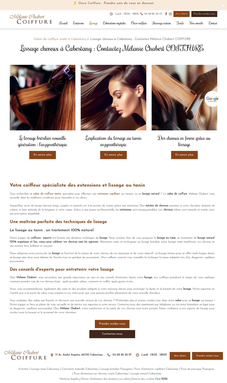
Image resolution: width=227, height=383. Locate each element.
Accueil (63, 23)
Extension (78, 23)
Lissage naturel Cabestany (145, 373)
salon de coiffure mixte (47, 194)
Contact (213, 23)
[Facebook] (166, 14)
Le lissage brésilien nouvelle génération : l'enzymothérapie (42, 141)
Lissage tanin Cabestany (45, 369)
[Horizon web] (158, 379)
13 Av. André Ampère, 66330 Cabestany (78, 355)
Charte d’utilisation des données (99, 379)
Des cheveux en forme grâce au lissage (184, 141)
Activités (23, 369)
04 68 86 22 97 (121, 355)
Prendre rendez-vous (204, 14)
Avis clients (181, 14)
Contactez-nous (112, 334)
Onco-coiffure (139, 23)
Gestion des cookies (142, 379)
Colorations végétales (114, 23)
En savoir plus (43, 154)
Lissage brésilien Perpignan (116, 369)
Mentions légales (69, 379)
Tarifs (180, 23)
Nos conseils (196, 23)
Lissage (94, 23)
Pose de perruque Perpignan (197, 369)
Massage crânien (161, 23)
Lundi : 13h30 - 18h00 (126, 14)
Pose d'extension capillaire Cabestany (156, 369)
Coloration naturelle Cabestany (80, 369)
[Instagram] (170, 14)
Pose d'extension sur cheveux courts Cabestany (101, 373)
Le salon (124, 379)
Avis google (212, 99)
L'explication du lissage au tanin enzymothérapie (113, 141)
